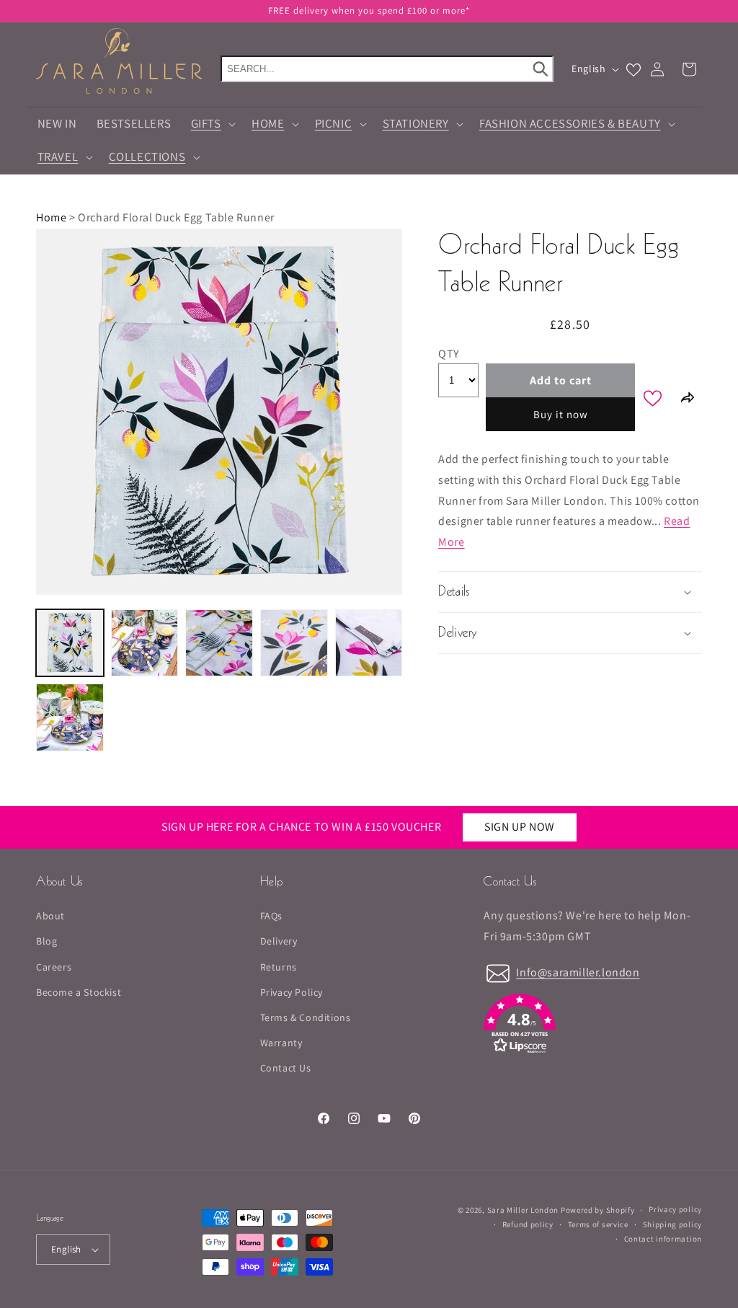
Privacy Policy (291, 992)
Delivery (279, 940)
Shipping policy (673, 1224)
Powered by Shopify (598, 1210)
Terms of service (598, 1224)
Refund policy (528, 1224)
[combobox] (387, 69)
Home (51, 217)
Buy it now (560, 414)
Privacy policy (675, 1209)
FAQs (271, 915)
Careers (53, 966)
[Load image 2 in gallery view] (145, 643)
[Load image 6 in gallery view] (70, 717)
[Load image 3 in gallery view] (219, 643)
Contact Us (285, 1067)
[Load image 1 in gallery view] (70, 643)
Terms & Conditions (305, 1017)
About (50, 915)
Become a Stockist (78, 992)
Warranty (281, 1042)
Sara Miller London (523, 1210)
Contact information (663, 1239)
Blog (46, 940)
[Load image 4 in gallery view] (294, 643)
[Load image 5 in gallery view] (369, 643)
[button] (211, 124)
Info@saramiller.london (577, 972)
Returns (278, 966)
